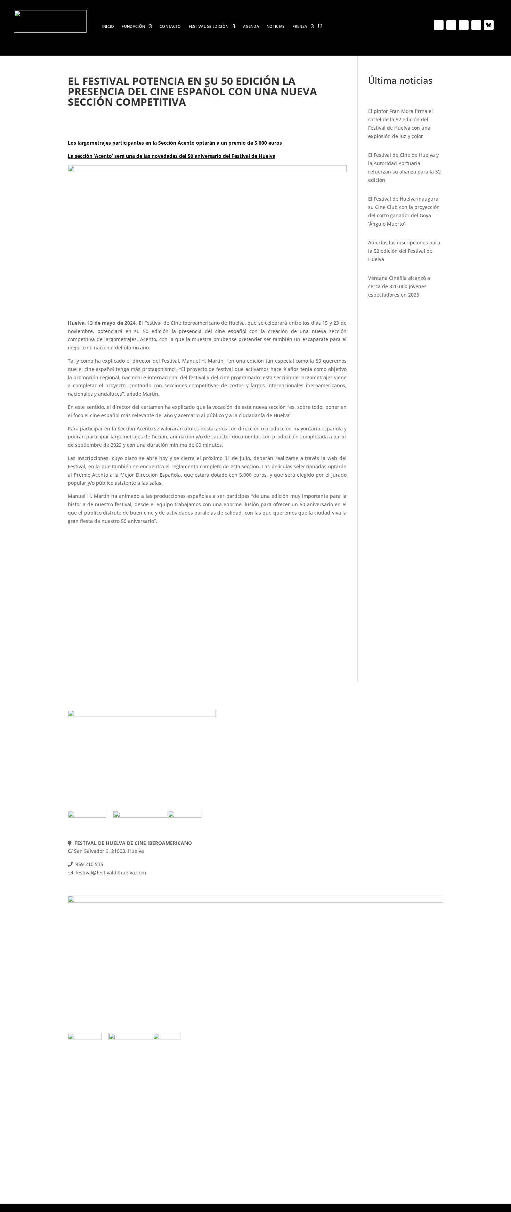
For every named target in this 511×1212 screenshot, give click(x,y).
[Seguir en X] (451, 25)
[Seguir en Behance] (489, 25)
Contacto (170, 26)
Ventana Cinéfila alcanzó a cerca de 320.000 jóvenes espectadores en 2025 (399, 286)
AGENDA (251, 26)
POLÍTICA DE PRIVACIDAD (388, 755)
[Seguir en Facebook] (439, 25)
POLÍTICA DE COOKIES (384, 746)
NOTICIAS (275, 26)
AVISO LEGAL (373, 763)
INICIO (108, 26)
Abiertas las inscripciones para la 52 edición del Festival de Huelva (404, 250)
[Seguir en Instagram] (476, 25)
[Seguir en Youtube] (464, 25)
